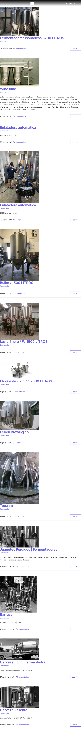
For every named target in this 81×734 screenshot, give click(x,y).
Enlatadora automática (18, 127)
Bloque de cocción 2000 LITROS (26, 381)
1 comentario (19, 220)
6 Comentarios (19, 293)
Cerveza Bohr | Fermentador (22, 662)
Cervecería (4, 131)
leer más (75, 49)
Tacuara (6, 506)
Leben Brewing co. (15, 432)
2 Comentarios (19, 392)
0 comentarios (20, 49)
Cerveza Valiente (13, 710)
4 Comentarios (23, 567)
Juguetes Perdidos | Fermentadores (28, 549)
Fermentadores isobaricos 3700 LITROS (32, 38)
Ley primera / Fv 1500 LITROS (24, 342)
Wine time (8, 89)
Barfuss (6, 614)
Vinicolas (3, 41)
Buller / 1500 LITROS (16, 283)
